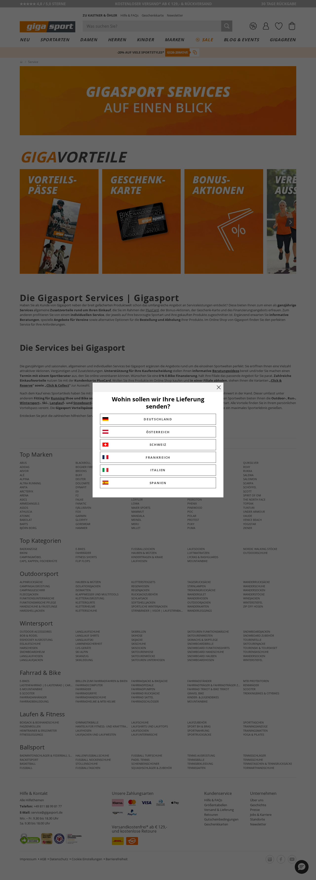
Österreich (158, 432)
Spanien (158, 483)
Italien (158, 470)
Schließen (218, 387)
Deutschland (158, 419)
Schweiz (158, 444)
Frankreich (158, 457)
